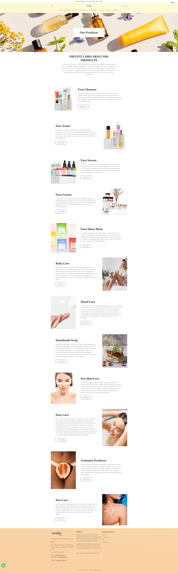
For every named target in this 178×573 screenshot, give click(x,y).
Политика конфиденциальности (95, 569)
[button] (52, 6)
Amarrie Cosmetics (84, 569)
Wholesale (105, 542)
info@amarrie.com (60, 555)
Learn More (83, 106)
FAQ (103, 540)
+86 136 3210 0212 (63, 557)
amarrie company (61, 560)
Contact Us (105, 537)
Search (104, 535)
